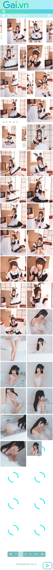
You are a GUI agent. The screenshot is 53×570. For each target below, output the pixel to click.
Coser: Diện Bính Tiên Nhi (22, 15)
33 (36, 549)
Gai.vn (33, 559)
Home (3, 15)
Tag (10, 15)
